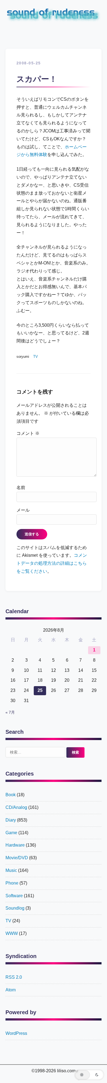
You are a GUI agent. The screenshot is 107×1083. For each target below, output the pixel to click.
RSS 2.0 (13, 977)
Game (11, 832)
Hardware (15, 845)
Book (10, 794)
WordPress (16, 1033)
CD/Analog (16, 807)
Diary (10, 820)
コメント (28, 433)
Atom (10, 989)
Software (14, 895)
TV (35, 356)
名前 (20, 487)
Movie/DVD (16, 857)
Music (11, 870)
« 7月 (10, 712)
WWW (11, 933)
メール (23, 510)
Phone (11, 883)
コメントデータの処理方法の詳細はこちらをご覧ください (51, 563)
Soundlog (14, 908)
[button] (89, 1074)
